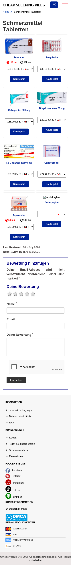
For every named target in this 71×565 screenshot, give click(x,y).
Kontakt (13, 437)
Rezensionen (16, 456)
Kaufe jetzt (19, 79)
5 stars (32, 294)
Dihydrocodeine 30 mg (52, 108)
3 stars (20, 294)
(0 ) (54, 4)
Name (12, 304)
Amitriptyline (52, 202)
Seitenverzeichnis (18, 450)
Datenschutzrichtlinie (20, 416)
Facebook (16, 470)
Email (12, 319)
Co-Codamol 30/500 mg (19, 162)
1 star (9, 294)
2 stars (14, 294)
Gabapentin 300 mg (19, 110)
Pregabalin (52, 57)
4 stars (26, 294)
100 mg (27, 62)
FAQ (11, 422)
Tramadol (19, 57)
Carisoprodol (51, 162)
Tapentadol (19, 215)
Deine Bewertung (20, 335)
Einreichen (16, 380)
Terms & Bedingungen (20, 410)
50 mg (14, 62)
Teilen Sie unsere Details (22, 444)
